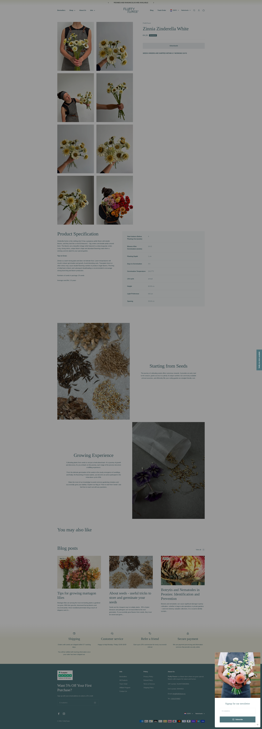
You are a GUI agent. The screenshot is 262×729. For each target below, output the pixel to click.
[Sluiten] (256, 657)
